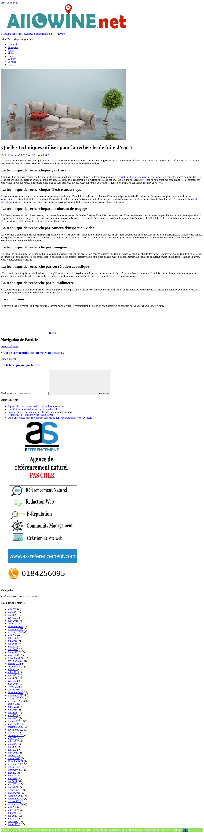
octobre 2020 (14, 801)
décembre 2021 (15, 761)
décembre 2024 (15, 658)
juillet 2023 (13, 706)
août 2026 (13, 609)
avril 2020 (13, 818)
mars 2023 (13, 718)
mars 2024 (13, 683)
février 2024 (14, 686)
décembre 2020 (15, 795)
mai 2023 (12, 712)
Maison (11, 53)
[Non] (189, 830)
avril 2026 (13, 617)
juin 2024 (12, 675)
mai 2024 (12, 678)
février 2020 (14, 824)
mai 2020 (12, 815)
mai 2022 (12, 747)
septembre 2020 (16, 804)
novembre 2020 (15, 798)
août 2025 (13, 635)
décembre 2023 (15, 692)
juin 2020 (12, 812)
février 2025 (14, 652)
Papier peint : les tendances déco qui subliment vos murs (36, 406)
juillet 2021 (13, 775)
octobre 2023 (14, 698)
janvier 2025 (14, 655)
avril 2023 (13, 715)
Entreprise (13, 47)
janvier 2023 (14, 724)
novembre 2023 (15, 695)
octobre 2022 (14, 732)
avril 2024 (13, 681)
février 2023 (14, 721)
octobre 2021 (14, 767)
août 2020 (13, 807)
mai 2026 (12, 615)
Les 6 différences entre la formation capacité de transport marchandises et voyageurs (50, 417)
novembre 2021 (15, 764)
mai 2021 (12, 781)
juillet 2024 (13, 672)
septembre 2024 (16, 666)
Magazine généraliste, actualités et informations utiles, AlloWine (33, 33)
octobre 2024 (14, 663)
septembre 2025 (16, 632)
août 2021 (13, 772)
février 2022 (14, 755)
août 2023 (13, 704)
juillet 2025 (13, 638)
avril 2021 (13, 784)
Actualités (13, 44)
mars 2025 (13, 649)
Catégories (6, 596)
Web (10, 64)
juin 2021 (12, 778)
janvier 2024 (14, 689)
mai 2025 (12, 643)
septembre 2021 (16, 769)
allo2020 (45, 155)
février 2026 (14, 623)
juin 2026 (12, 612)
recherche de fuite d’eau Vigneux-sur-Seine (138, 177)
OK (185, 830)
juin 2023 (12, 709)
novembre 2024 (15, 660)
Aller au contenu (9, 2)
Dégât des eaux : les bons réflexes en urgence (30, 414)
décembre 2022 (15, 726)
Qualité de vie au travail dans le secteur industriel (32, 409)
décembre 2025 (15, 626)
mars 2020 (13, 821)
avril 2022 (13, 749)
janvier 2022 (14, 758)
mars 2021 (13, 787)
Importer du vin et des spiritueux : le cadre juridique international (40, 412)
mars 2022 (13, 752)
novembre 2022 (15, 729)
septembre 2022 (16, 735)
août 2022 (13, 738)
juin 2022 (12, 744)
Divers (11, 50)
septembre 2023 (16, 701)
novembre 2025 (15, 629)
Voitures (12, 59)
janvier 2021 (14, 792)
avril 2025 (13, 646)
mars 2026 (13, 620)
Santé (10, 56)
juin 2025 (12, 640)
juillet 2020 (13, 810)
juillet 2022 (13, 741)
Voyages (12, 61)
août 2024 (13, 669)
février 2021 (14, 790)
